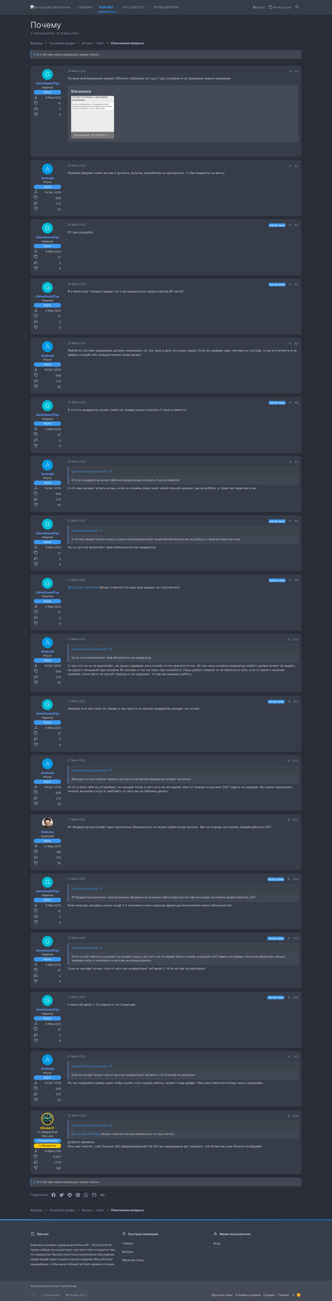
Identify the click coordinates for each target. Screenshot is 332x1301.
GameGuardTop (44, 33)
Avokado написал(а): (85, 530)
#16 (295, 997)
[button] (116, 7)
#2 (296, 166)
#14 (295, 879)
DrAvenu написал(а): (85, 888)
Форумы (127, 1251)
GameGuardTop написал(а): (90, 471)
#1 (296, 71)
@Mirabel (92, 587)
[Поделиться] (290, 71)
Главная (127, 1243)
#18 (295, 1116)
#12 (295, 760)
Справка (269, 1295)
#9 (296, 580)
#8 (296, 521)
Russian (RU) (77, 1295)
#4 (296, 284)
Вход (216, 1243)
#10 (295, 639)
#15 (295, 938)
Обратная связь (133, 1260)
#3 (296, 225)
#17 (295, 1056)
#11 (296, 701)
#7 (296, 462)
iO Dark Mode (51, 1295)
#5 (296, 343)
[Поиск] (297, 7)
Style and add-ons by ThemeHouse (53, 1286)
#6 (296, 402)
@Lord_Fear (76, 587)
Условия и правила (248, 1295)
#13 (295, 820)
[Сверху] (293, 1295)
